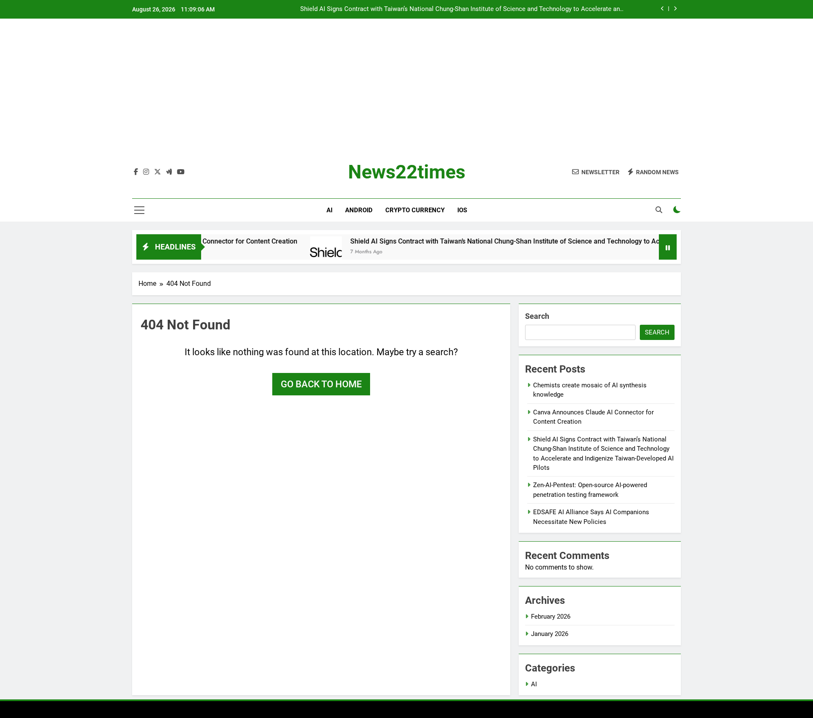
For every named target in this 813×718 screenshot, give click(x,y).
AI (329, 210)
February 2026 (550, 616)
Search (537, 316)
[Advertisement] (406, 97)
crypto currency (415, 210)
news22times (406, 172)
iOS (462, 210)
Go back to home (321, 384)
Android (359, 210)
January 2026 (549, 634)
